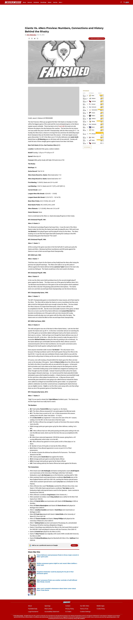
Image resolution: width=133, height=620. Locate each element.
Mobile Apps (100, 606)
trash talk (61, 126)
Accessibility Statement (52, 611)
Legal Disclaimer (33, 611)
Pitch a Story (48, 609)
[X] (124, 2)
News (24, 2)
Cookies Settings (85, 611)
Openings (47, 606)
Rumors (30, 2)
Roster (49, 2)
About (30, 606)
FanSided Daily (32, 609)
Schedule (36, 2)
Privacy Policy (69, 609)
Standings (43, 2)
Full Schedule (87, 147)
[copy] (37, 38)
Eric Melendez (31, 35)
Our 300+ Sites (84, 606)
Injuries (55, 2)
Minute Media (19, 615)
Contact (67, 606)
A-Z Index (68, 611)
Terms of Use (84, 609)
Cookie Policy (101, 609)
